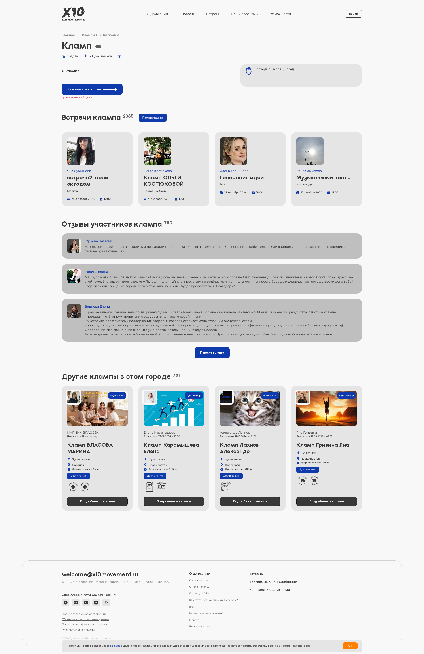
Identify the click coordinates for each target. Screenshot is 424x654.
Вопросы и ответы (201, 626)
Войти (353, 13)
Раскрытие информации (79, 629)
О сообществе (199, 580)
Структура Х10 (199, 593)
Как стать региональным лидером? (213, 600)
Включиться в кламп (84, 89)
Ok (350, 645)
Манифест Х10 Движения (269, 590)
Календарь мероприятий (206, 613)
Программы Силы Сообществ (273, 582)
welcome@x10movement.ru (100, 574)
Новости (188, 14)
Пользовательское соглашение (84, 614)
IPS (191, 606)
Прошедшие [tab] (152, 118)
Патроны (213, 14)
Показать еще (212, 353)
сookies (115, 645)
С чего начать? (199, 586)
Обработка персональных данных (85, 619)
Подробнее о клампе (97, 501)
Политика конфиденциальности (84, 624)
